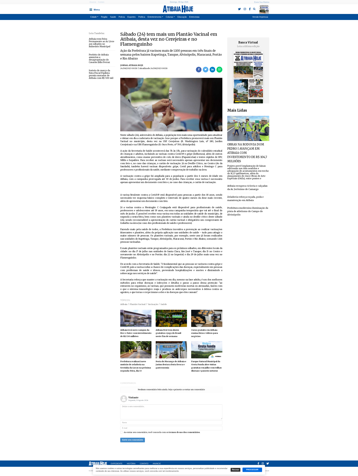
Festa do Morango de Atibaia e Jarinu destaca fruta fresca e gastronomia (171, 364)
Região (104, 17)
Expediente (117, 464)
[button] (91, 9)
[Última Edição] (264, 7)
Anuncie (93, 2)
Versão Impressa (260, 17)
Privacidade (265, 471)
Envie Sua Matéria (261, 2)
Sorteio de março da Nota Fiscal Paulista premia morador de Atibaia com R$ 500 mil (101, 74)
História (131, 464)
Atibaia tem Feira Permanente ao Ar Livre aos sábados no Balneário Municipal (101, 43)
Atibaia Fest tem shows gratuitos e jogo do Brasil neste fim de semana (168, 333)
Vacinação (153, 304)
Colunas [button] (169, 17)
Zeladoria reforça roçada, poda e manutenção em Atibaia (245, 198)
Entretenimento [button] (154, 17)
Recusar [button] (235, 470)
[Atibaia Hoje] (178, 8)
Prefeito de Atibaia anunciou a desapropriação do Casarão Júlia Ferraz (99, 58)
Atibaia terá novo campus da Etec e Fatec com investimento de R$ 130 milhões (135, 333)
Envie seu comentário (132, 440)
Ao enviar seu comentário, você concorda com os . (162, 432)
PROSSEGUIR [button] (252, 470)
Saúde (113, 17)
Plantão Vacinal (137, 304)
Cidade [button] (93, 17)
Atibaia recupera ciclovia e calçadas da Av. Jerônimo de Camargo (247, 187)
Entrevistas (194, 17)
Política (141, 17)
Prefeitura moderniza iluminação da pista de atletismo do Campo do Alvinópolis (247, 211)
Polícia (122, 17)
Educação (182, 17)
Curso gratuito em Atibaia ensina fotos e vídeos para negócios (204, 333)
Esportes (131, 17)
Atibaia (123, 304)
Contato (101, 2)
